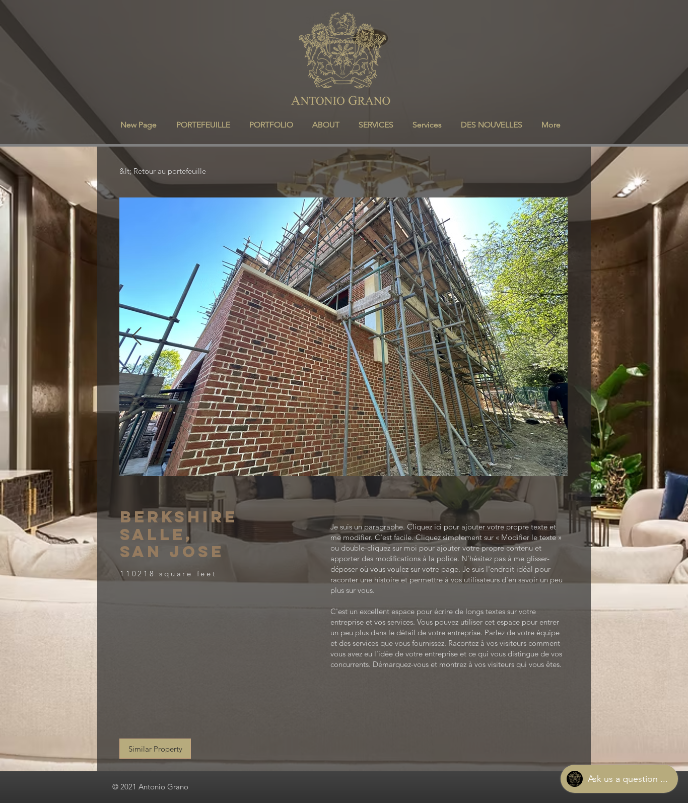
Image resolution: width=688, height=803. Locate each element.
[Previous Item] (137, 337)
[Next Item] (550, 337)
